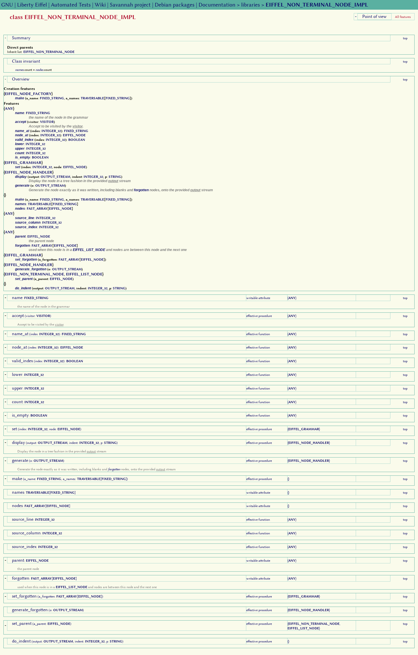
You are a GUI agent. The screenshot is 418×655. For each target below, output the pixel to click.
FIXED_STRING (52, 98)
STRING (115, 177)
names (19, 70)
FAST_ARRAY (37, 209)
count (19, 153)
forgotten (141, 190)
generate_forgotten (30, 269)
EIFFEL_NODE (74, 135)
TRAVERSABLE (92, 98)
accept (20, 122)
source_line (24, 218)
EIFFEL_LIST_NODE (89, 250)
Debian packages (174, 4)
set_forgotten (26, 259)
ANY (9, 108)
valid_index (24, 140)
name (19, 113)
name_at (22, 131)
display (21, 177)
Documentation (216, 4)
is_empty (22, 157)
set (17, 167)
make (19, 98)
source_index (26, 227)
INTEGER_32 (51, 131)
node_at (21, 135)
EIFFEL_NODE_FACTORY (28, 93)
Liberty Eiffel (32, 4)
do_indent (23, 288)
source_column (27, 222)
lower (19, 144)
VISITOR (47, 122)
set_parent (24, 279)
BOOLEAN (76, 140)
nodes (39, 70)
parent (20, 236)
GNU (7, 4)
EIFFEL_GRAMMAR (23, 162)
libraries (250, 4)
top (405, 38)
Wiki (100, 4)
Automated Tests (71, 4)
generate (22, 186)
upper (19, 149)
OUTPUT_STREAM (55, 177)
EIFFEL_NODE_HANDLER (28, 172)
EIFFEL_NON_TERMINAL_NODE (49, 52)
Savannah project (130, 4)
